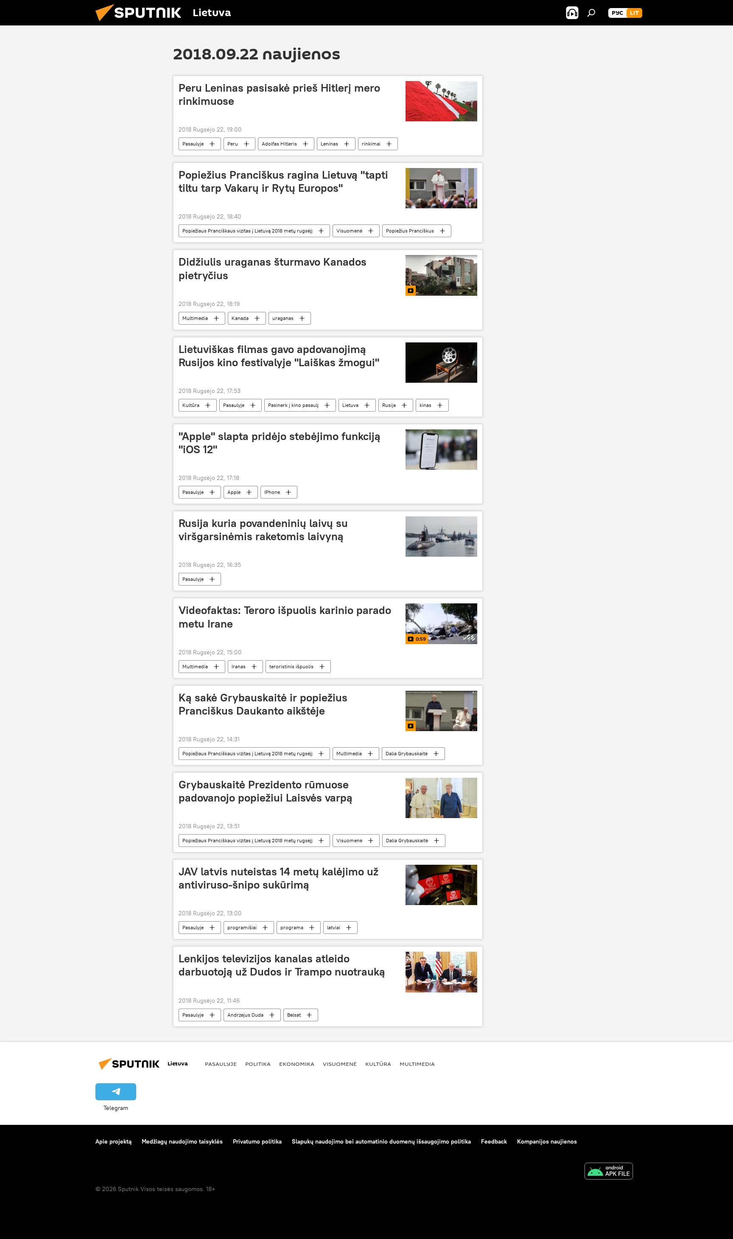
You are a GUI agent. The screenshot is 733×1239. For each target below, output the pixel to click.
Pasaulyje (193, 143)
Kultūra (190, 405)
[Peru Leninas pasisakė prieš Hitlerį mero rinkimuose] (441, 101)
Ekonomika (296, 1064)
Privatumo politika (257, 1141)
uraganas (283, 318)
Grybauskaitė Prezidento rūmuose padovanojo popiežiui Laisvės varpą (266, 791)
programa (291, 927)
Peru (232, 143)
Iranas (239, 666)
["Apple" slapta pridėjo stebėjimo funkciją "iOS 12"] (441, 449)
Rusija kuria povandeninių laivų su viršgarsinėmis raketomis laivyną (263, 529)
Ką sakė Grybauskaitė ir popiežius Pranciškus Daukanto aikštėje (263, 704)
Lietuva (350, 405)
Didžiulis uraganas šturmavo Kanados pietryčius (272, 268)
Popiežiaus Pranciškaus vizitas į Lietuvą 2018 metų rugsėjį (247, 230)
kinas (425, 405)
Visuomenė (349, 230)
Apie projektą (113, 1141)
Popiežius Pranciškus (410, 230)
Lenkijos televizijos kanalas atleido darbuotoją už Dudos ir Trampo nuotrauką (282, 965)
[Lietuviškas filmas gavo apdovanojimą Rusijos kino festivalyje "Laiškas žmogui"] (441, 362)
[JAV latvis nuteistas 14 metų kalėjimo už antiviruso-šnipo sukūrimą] (441, 885)
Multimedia (195, 318)
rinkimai (371, 143)
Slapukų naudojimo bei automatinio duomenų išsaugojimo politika (381, 1141)
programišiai (242, 927)
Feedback (494, 1141)
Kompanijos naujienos (547, 1141)
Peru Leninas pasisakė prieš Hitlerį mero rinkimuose (279, 94)
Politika (258, 1064)
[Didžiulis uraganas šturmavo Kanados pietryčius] (441, 275)
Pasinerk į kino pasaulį (293, 405)
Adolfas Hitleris (279, 143)
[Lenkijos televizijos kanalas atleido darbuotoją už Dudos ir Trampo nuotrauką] (441, 972)
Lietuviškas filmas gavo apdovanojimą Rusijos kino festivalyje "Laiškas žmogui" (279, 355)
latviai (333, 927)
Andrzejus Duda (245, 1015)
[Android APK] (609, 1172)
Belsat (294, 1015)
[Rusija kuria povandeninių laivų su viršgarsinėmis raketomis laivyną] (441, 536)
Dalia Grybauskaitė (407, 753)
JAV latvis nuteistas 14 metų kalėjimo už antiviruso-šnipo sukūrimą (278, 878)
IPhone (272, 492)
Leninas (329, 143)
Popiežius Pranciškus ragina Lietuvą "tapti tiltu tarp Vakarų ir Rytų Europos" (283, 181)
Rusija (389, 405)
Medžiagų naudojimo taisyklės (182, 1141)
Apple (234, 492)
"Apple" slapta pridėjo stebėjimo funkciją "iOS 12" (279, 442)
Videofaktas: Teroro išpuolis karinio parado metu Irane (285, 616)
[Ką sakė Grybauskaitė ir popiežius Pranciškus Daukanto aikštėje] (441, 711)
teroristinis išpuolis (291, 666)
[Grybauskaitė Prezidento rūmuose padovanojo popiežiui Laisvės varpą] (441, 798)
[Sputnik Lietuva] (142, 23)
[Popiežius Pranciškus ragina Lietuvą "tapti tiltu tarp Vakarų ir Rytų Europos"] (441, 188)
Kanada (240, 318)
